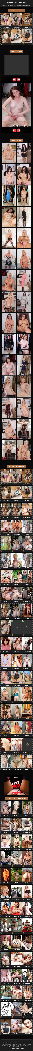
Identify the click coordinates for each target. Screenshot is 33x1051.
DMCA (13, 1048)
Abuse (9, 1048)
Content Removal (20, 1048)
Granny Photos (16, 2)
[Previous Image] (14, 80)
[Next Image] (19, 80)
